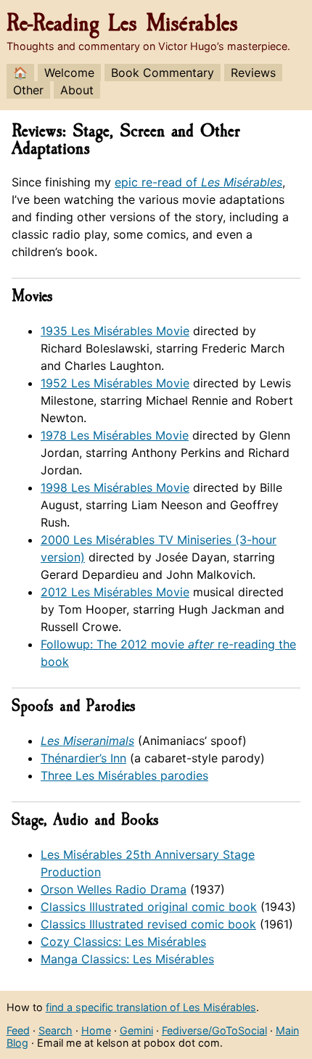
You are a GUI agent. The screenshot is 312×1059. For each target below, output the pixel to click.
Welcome (69, 72)
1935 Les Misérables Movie (115, 331)
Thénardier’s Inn (83, 758)
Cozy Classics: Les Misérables (123, 941)
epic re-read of (198, 182)
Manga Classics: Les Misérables (127, 959)
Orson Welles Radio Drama (113, 889)
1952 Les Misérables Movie (115, 383)
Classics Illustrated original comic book (149, 906)
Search (55, 1030)
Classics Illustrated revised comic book (148, 924)
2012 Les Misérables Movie (115, 592)
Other (28, 90)
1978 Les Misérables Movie (115, 435)
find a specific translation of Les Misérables (151, 1007)
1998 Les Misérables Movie (115, 487)
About (77, 90)
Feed (18, 1030)
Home (96, 1030)
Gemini (136, 1030)
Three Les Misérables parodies (124, 775)
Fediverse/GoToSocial (214, 1030)
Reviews (253, 72)
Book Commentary (162, 72)
